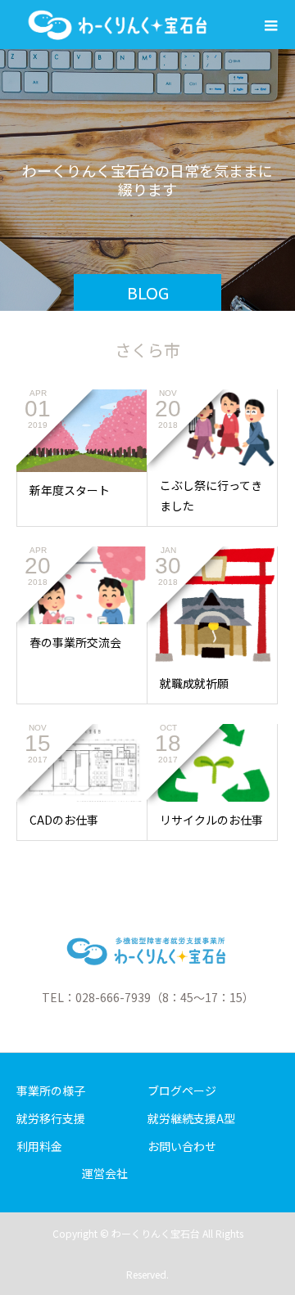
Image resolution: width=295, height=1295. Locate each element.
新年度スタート (70, 490)
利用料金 (39, 1146)
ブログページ (182, 1090)
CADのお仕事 (64, 820)
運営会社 (105, 1173)
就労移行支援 (50, 1118)
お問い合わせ (182, 1146)
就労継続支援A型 (191, 1118)
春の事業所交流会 (75, 642)
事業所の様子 (50, 1090)
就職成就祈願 (194, 683)
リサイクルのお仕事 (211, 820)
